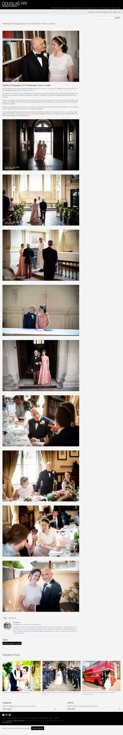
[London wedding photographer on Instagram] (6, 715)
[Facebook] (72, 623)
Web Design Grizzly (7, 722)
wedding (19, 88)
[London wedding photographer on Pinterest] (10, 715)
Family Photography (43, 718)
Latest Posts (12, 618)
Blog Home (92, 12)
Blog (50, 718)
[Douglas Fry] (7, 629)
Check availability (37, 728)
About (5, 618)
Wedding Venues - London (12, 643)
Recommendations (32, 718)
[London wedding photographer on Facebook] (3, 715)
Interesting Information (89, 8)
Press (119, 12)
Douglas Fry (17, 622)
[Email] (77, 623)
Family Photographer (104, 8)
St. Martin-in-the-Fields (46, 88)
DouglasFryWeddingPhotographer (32, 624)
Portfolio (53, 8)
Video (110, 12)
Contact (118, 8)
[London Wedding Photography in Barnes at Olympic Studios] (21, 676)
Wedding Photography (64, 8)
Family (114, 12)
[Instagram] (74, 623)
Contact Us (56, 718)
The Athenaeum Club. (26, 90)
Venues (25, 718)
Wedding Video (77, 8)
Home (3, 718)
